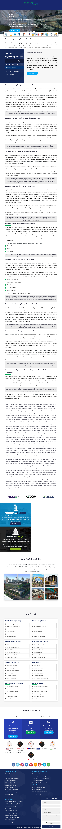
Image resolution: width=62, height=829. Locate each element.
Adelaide (40, 402)
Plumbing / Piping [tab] (11, 67)
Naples (25, 455)
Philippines (53, 461)
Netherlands (8, 457)
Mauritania (30, 450)
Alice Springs (9, 406)
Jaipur (42, 433)
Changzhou (19, 417)
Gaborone (53, 424)
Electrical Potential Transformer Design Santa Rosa (20, 363)
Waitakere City (46, 483)
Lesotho (18, 441)
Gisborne (13, 428)
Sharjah (16, 474)
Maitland (44, 444)
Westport (49, 485)
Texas (50, 477)
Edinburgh (21, 422)
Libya (37, 441)
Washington (16, 485)
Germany (43, 426)
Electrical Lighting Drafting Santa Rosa (15, 178)
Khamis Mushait (36, 437)
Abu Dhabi (21, 402)
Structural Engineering (39, 624)
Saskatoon (8, 472)
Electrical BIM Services (12, 699)
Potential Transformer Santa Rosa (13, 362)
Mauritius (36, 450)
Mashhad (53, 448)
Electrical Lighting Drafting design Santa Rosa (33, 178)
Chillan (51, 417)
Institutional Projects (11, 629)
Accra (29, 402)
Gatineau (12, 426)
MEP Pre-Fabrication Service (13, 654)
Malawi (10, 446)
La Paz (49, 441)
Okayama (44, 457)
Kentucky (19, 437)
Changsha (8, 417)
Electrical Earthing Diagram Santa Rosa (35, 327)
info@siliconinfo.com (48, 730)
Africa (44, 402)
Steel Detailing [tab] (10, 74)
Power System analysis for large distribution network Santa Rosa (20, 388)
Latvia (48, 439)
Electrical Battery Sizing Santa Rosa (25, 112)
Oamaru (36, 457)
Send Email (49, 732)
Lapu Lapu (44, 439)
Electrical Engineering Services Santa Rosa (19, 39)
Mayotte (41, 450)
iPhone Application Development (40, 773)
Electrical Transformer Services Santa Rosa (19, 259)
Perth (37, 461)
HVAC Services (37, 665)
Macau (7, 444)
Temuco (40, 477)
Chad (42, 415)
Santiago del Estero (43, 470)
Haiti (42, 428)
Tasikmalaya (26, 477)
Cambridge (33, 413)
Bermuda (43, 411)
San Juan (12, 468)
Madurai (30, 444)
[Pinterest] (31, 765)
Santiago (35, 470)
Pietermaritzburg (10, 463)
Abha (13, 402)
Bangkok (13, 408)
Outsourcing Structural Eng (40, 626)
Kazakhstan (8, 437)
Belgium (12, 411)
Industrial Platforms (11, 675)
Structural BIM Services (12, 696)
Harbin (42, 430)
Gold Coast (28, 428)
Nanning (12, 455)
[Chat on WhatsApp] (49, 765)
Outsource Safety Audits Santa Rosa (44, 256)
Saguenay (37, 466)
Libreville (33, 441)
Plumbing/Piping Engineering (40, 644)
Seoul (37, 472)
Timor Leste (37, 479)
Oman (54, 457)
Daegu (7, 419)
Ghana (47, 426)
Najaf (32, 452)
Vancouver (13, 483)
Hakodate (46, 428)
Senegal (33, 472)
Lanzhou (36, 439)
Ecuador (14, 422)
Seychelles (50, 472)
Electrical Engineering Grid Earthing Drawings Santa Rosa (18, 326)
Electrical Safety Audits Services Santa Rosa (20, 223)
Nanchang (53, 452)
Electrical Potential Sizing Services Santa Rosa (20, 331)
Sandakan (8, 470)
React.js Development (37, 780)
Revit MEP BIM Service (12, 657)
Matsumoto (17, 450)
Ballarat (45, 406)
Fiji (27, 424)
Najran (35, 452)
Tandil (12, 477)
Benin (30, 411)
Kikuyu (54, 437)
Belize (16, 411)
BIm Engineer (10, 689)
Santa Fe (25, 470)
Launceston (53, 439)
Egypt (32, 422)
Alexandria (45, 404)
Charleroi (25, 417)
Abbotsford (8, 402)
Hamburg (17, 430)
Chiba (44, 417)
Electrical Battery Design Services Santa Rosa (28, 113)
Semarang (23, 472)
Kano (33, 435)
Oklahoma (49, 457)
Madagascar (24, 444)
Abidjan (17, 402)
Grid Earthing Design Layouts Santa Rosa (29, 324)
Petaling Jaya (46, 461)
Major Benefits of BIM (39, 696)
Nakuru (39, 452)
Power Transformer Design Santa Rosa (14, 299)
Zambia (26, 488)
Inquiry (57, 7)
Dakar (15, 419)
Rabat (29, 463)
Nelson (50, 455)
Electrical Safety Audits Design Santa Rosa (42, 254)
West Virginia (34, 485)
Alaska (29, 404)
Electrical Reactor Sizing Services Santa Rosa (20, 186)
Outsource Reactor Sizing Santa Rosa (31, 220)
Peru (41, 461)
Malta (31, 446)
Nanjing (7, 455)
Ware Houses (10, 673)
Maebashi (34, 444)
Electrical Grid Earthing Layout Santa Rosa (40, 326)
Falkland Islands (49, 422)
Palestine (27, 459)
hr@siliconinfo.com (30, 730)
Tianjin (28, 479)
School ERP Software (37, 789)
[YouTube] (40, 765)
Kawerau (54, 435)
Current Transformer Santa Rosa (13, 145)
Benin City (34, 411)
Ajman (7, 404)
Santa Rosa (30, 470)
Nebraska (45, 455)
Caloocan (21, 413)
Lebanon (13, 441)
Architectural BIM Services (13, 694)
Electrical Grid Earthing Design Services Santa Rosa (22, 304)
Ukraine (54, 479)
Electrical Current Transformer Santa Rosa (29, 145)
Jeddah (54, 433)
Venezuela (24, 483)
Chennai (35, 417)
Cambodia (27, 413)
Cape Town (49, 413)
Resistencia (12, 466)
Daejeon (11, 419)
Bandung (8, 408)
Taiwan (34, 474)
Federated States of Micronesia (18, 424)
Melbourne (13, 452)
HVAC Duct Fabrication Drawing (41, 678)
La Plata (54, 441)
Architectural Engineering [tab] (13, 61)
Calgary (11, 413)
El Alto (36, 422)
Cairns (54, 411)
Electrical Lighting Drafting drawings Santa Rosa (25, 179)
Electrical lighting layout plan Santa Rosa (46, 181)
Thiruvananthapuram (15, 479)
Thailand (54, 477)
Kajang (13, 435)
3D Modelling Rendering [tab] (12, 71)
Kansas (36, 435)
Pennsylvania (32, 461)
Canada (38, 413)
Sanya (49, 470)
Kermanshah (28, 437)
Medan (54, 450)
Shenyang (21, 474)
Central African (36, 415)
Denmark (54, 419)
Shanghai (11, 474)
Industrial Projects (11, 631)
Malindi (27, 446)
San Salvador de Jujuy (50, 468)
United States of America (35, 481)
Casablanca (20, 415)
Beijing (54, 408)
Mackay (18, 444)
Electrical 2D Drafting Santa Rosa (14, 181)
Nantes (17, 455)
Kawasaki (49, 435)
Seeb (19, 472)
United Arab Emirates (14, 481)
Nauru (40, 455)
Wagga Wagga (39, 483)
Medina (7, 452)
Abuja (26, 402)
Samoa (7, 468)
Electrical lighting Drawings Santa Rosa (22, 183)
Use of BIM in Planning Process (41, 691)
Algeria (50, 404)
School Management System (39, 787)
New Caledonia (25, 457)
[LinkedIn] (27, 765)
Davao (44, 419)
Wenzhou (28, 485)
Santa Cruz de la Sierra (16, 470)
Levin (25, 441)
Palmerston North (35, 459)
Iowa (34, 433)
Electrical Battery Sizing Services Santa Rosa (20, 85)
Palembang (21, 459)
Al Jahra (15, 404)
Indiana (19, 433)
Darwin (40, 419)
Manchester (47, 446)
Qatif (19, 463)
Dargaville (36, 419)
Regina (51, 463)
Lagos (23, 439)
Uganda (48, 479)
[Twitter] (18, 765)
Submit (51, 827)
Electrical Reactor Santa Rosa (13, 217)
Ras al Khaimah (45, 463)
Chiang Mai (40, 417)
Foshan (44, 424)
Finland (31, 424)
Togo (42, 479)
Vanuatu (19, 483)
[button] (4, 22)
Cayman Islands (28, 415)
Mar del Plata (17, 448)
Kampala (23, 435)
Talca (55, 474)
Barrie (38, 408)
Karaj (40, 435)
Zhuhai (35, 488)
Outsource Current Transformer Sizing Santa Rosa (44, 148)
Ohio (40, 457)
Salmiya (51, 466)
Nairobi (28, 452)
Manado (36, 446)
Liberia (29, 441)
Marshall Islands (36, 448)
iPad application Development (39, 783)
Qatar (16, 463)
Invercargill (29, 433)
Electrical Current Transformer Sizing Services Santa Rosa (19, 148)
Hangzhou (34, 430)
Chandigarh (47, 415)
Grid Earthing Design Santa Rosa (13, 324)
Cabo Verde (49, 411)
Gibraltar (8, 428)
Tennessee (45, 477)
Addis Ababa (35, 402)
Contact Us (14, 28)
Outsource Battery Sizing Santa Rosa (32, 115)
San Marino (29, 468)
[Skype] (44, 765)
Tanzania (17, 477)
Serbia (40, 472)
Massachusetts (9, 450)
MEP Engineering (10, 644)
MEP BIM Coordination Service (13, 652)
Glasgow (23, 428)
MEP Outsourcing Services (13, 647)
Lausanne (8, 441)
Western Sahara (42, 485)
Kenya (23, 437)
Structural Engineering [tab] (12, 64)
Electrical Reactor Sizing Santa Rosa (27, 217)
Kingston (8, 439)
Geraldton (37, 426)
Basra (41, 408)
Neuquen (14, 457)
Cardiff (54, 413)
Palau (16, 459)
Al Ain (11, 404)
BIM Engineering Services (12, 686)
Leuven (22, 441)
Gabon (48, 424)
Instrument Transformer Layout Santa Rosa (33, 299)
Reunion (17, 466)
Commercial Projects (38, 649)
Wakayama (53, 483)
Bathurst (50, 408)
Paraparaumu (14, 461)
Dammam (23, 419)
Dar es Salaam (29, 419)
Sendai (28, 472)
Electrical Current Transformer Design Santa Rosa (18, 146)
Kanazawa (28, 435)
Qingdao (23, 463)
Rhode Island (23, 466)
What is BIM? (37, 689)
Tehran (36, 477)
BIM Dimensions (37, 699)
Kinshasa (19, 439)
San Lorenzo (18, 468)
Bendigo (20, 411)
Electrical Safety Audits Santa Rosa (14, 254)
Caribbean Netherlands (11, 415)
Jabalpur (38, 433)
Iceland (51, 430)
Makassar (49, 444)
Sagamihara (32, 466)
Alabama (25, 404)
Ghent (54, 426)
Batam (45, 408)
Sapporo (54, 470)
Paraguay (8, 461)
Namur (48, 452)
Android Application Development (40, 776)
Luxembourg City (43, 441)
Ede (17, 422)
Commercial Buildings (11, 678)
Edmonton (27, 422)
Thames (7, 479)
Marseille (29, 448)
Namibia (44, 452)
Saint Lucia (43, 466)
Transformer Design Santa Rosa (28, 297)
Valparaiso (8, 483)
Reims (54, 463)
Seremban (45, 472)
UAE (45, 479)
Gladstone (18, 428)
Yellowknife (17, 488)
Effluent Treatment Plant (39, 636)
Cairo (7, 413)
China (54, 417)
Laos (40, 439)
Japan (50, 433)
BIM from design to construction (41, 694)
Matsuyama (24, 450)
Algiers (54, 404)
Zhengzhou (31, 488)
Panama (43, 459)
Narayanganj (35, 455)
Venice (28, 483)
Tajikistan (44, 474)
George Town (23, 426)
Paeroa (12, 459)
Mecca (50, 450)
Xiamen (54, 485)
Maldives (20, 446)
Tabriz (26, 474)
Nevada (19, 457)
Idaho (54, 430)
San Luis (23, 468)
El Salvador (41, 422)
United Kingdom (24, 481)
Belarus (7, 411)
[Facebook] (13, 765)
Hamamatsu (12, 430)
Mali (24, 446)
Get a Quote (15, 523)
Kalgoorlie (18, 435)
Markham (23, 448)
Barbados (24, 408)
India (15, 433)
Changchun (53, 415)
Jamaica (46, 433)
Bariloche (30, 408)
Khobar (47, 437)
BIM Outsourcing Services (12, 691)
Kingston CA (14, 439)
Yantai (7, 488)
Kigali (51, 437)
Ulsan (7, 481)
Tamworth (8, 477)
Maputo (12, 448)
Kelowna (14, 437)
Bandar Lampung (52, 406)
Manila (7, 448)
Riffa (27, 466)
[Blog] (35, 765)
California (16, 413)
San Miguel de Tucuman (38, 468)
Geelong (17, 426)
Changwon (13, 417)
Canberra (43, 413)
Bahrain (34, 406)
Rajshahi (34, 463)
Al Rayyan (19, 404)
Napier (21, 455)
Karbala (44, 435)
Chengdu (30, 417)
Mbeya (46, 450)
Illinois (7, 433)
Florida (35, 424)
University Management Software (40, 794)
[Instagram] (22, 765)
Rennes (7, 466)
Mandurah (53, 446)
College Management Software (39, 791)
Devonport (8, 422)
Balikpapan (39, 406)
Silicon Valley (39, 827)
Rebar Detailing (10, 668)
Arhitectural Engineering (12, 624)
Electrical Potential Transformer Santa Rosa (30, 362)
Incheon (11, 433)
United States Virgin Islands (49, 481)
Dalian (18, 419)
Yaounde (11, 488)
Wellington (22, 485)
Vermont (33, 483)
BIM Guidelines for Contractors (41, 686)
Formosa (40, 424)
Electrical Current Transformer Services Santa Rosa (22, 118)
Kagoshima (8, 435)
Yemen (22, 488)
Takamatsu (50, 474)
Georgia (28, 426)
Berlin (39, 411)
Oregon (7, 459)
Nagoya (23, 452)
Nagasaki (19, 452)
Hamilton (22, 430)
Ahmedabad (49, 402)
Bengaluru (25, 411)
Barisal (34, 408)
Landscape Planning (11, 636)
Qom (26, 463)
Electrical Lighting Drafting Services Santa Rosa (21, 151)
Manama (41, 446)
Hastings (47, 430)
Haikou (38, 428)
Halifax (50, 428)
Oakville (31, 457)
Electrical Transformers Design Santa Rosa (15, 296)
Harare (38, 430)
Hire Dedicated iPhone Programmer (41, 778)
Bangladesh (18, 408)
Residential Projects (11, 634)
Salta (55, 466)
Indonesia (24, 433)
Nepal (54, 455)
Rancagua (38, 463)
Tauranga (31, 477)
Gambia (7, 426)
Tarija (21, 477)
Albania (33, 404)
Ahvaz (54, 402)
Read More (32, 73)
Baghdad (15, 406)
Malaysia (15, 446)
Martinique (43, 448)
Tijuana (32, 479)
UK (51, 479)
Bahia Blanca (27, 406)
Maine (39, 444)
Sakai (47, 466)
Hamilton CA (28, 430)
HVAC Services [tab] (10, 78)
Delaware (49, 419)
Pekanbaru (25, 461)
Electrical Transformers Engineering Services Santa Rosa (37, 296)
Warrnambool (9, 485)
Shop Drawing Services (12, 665)
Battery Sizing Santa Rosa (11, 112)
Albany (37, 404)
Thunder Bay (24, 479)
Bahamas (21, 406)
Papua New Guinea (51, 459)
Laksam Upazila (29, 439)
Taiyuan (39, 474)
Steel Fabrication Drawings (13, 670)
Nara (30, 455)
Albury (41, 404)
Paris (20, 461)
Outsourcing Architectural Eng (13, 626)
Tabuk (30, 474)
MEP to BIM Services (11, 649)
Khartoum (42, 437)
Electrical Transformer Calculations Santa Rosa (46, 297)
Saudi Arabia (15, 472)
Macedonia (12, 444)
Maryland (48, 448)
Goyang (34, 428)
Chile (48, 417)
